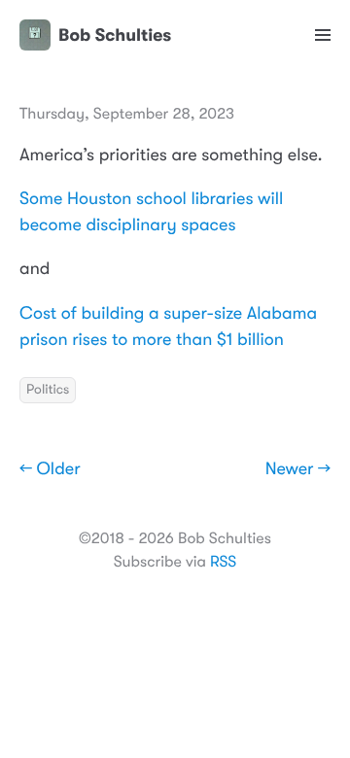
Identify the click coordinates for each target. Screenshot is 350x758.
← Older (50, 469)
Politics (47, 389)
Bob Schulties (114, 35)
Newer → (298, 469)
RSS (223, 561)
